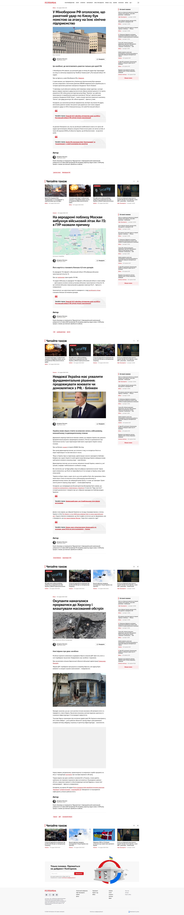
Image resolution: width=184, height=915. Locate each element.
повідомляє (61, 277)
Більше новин (128, 78)
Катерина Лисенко (62, 58)
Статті (77, 2)
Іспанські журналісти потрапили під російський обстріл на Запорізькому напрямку (103, 359)
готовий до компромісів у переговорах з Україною (68, 488)
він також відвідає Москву (72, 518)
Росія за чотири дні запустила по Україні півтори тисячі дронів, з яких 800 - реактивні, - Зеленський (128, 13)
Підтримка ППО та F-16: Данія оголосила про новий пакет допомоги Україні (103, 844)
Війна (126, 2)
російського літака (94, 290)
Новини (54, 213)
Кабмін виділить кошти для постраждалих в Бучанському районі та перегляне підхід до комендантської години (127, 54)
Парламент (90, 2)
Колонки (121, 2)
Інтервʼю (82, 2)
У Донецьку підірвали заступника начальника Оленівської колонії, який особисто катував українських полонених (128, 36)
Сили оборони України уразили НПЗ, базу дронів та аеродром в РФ (127, 21)
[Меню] (138, 3)
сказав (65, 447)
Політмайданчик (69, 2)
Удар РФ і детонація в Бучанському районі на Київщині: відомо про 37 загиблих (127, 63)
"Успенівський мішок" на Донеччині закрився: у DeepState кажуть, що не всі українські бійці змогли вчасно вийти (79, 200)
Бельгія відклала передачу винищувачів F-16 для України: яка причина (102, 585)
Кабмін (115, 2)
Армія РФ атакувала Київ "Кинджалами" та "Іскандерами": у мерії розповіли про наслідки (54, 200)
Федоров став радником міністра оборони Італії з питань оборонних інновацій (126, 71)
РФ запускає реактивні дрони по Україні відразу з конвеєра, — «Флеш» (128, 28)
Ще (130, 2)
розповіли (69, 774)
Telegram (81, 78)
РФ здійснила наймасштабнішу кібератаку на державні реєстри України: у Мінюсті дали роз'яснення (103, 200)
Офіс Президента (99, 2)
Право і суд (108, 2)
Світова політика (122, 74)
